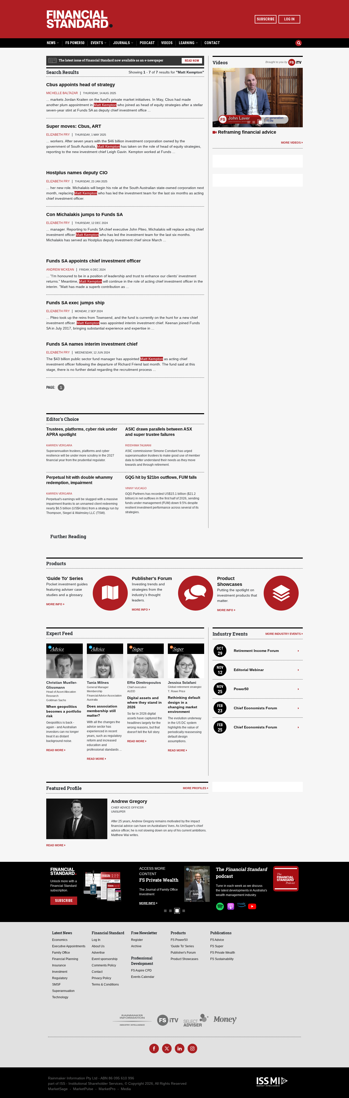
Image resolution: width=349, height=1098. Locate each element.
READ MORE (54, 750)
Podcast (147, 43)
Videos (166, 43)
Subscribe (265, 19)
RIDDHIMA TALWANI (138, 445)
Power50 (241, 689)
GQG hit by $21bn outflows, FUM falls (161, 477)
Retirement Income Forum (256, 651)
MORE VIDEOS (291, 142)
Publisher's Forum (152, 578)
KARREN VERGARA (59, 445)
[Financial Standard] (80, 19)
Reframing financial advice (247, 132)
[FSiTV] (294, 62)
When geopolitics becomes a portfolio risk (63, 711)
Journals (122, 43)
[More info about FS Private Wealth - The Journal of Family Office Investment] (197, 884)
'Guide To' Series (64, 578)
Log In (289, 19)
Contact (212, 43)
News (51, 43)
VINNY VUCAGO (136, 488)
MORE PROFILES (194, 788)
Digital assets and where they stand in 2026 (144, 702)
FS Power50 (74, 43)
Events (97, 43)
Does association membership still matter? (102, 710)
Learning (187, 43)
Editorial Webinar (249, 670)
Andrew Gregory (129, 801)
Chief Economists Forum (255, 708)
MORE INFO (54, 604)
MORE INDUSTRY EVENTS (283, 633)
